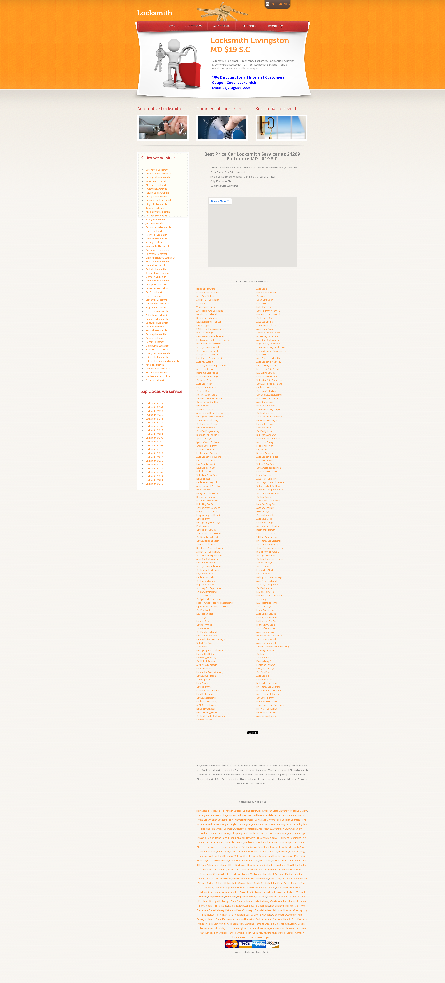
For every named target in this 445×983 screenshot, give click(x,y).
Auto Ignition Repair (266, 555)
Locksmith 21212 (154, 456)
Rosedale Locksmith (156, 372)
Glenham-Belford (208, 928)
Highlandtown (206, 892)
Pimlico (248, 842)
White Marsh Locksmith (158, 368)
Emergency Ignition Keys (208, 522)
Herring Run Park (224, 914)
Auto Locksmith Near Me (208, 486)
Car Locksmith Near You (268, 310)
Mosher (235, 892)
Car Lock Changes (265, 522)
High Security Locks (265, 624)
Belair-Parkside (250, 860)
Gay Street (260, 819)
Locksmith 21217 (154, 403)
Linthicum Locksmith (156, 238)
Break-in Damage (204, 332)
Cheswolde (219, 874)
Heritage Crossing (264, 923)
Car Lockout (202, 646)
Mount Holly (252, 901)
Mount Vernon (222, 892)
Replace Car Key (204, 719)
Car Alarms (261, 296)
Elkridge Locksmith (155, 242)
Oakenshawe (282, 923)
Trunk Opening (203, 679)
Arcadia (202, 837)
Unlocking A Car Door (207, 475)
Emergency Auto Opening (268, 369)
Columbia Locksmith (156, 215)
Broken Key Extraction (267, 336)
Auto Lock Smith (264, 566)
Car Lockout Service (206, 529)
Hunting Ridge (246, 824)
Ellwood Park (212, 932)
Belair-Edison (210, 869)
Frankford (268, 874)
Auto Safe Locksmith (266, 628)
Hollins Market (233, 874)
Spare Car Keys (203, 438)
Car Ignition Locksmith (267, 471)
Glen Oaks (292, 865)
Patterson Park (233, 910)
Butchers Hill (224, 819)
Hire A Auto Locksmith (207, 500)
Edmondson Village (217, 837)
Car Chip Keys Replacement (269, 394)
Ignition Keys (202, 405)
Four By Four (289, 919)
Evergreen (204, 815)
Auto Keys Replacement (268, 340)
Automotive (194, 25)
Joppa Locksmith (154, 223)
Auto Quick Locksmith (267, 580)
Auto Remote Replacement (209, 555)
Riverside (233, 905)
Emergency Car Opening (268, 686)
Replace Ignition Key (206, 657)
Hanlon (267, 842)
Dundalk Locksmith (156, 265)
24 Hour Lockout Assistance (210, 329)
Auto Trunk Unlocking (266, 478)
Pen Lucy (302, 919)
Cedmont (228, 828)
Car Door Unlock (204, 624)
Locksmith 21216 (154, 418)
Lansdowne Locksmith (157, 303)
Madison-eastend (294, 874)
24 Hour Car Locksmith (207, 299)
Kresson (264, 928)
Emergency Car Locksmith (269, 540)
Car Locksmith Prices (206, 423)
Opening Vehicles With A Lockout (212, 606)
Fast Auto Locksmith (206, 464)
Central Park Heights (269, 855)
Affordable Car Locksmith (209, 533)
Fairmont (284, 837)
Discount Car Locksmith (208, 434)
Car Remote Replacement (268, 467)
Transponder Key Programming (272, 705)
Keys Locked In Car (205, 467)
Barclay (222, 928)
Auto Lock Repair (204, 369)
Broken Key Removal (206, 496)
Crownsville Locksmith (157, 250)
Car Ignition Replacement (208, 599)
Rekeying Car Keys (265, 668)
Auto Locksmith (204, 595)
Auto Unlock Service (266, 613)
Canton (209, 842)
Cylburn (244, 928)
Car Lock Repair (264, 679)
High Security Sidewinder (268, 343)
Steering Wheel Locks (206, 394)
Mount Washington (252, 874)
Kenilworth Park (220, 860)
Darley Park (290, 883)
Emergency (274, 25)
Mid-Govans (214, 824)
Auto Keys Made (264, 518)
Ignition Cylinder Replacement (271, 350)
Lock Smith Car (203, 668)
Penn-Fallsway (216, 910)
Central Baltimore (234, 842)
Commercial (221, 25)
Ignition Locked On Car (267, 398)
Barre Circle (278, 842)
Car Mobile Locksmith (207, 632)
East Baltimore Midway (230, 855)
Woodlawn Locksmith (157, 181)
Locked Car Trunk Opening (209, 672)
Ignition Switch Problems (208, 442)
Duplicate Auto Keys (266, 434)
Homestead (202, 810)
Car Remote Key (264, 318)
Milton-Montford (289, 901)
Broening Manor (236, 837)
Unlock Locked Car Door (268, 486)
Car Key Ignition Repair (207, 540)
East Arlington (221, 923)
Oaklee (302, 865)
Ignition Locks (263, 354)
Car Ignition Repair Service (209, 398)
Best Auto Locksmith (266, 292)
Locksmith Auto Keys (266, 420)
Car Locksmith (203, 518)
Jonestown (275, 928)
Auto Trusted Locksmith (268, 358)
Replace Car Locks (205, 577)
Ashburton (212, 865)
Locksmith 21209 (154, 407)
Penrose (247, 815)
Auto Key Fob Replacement (209, 588)
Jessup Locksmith (155, 326)
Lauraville (280, 932)
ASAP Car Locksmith (206, 705)
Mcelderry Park (249, 869)
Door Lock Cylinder (265, 405)
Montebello (265, 860)
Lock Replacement (205, 694)
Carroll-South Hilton (221, 878)
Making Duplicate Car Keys (269, 577)
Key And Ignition (204, 325)
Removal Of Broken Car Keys (210, 639)
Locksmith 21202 (154, 426)
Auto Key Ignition (264, 402)
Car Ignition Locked (205, 580)
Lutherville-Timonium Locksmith (162, 360)
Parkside (222, 905)
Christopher (206, 874)
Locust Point (279, 865)
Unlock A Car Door (265, 464)
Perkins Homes (267, 887)
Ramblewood (271, 846)
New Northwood (259, 878)
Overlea (241, 901)
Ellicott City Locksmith (157, 311)
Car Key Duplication (206, 675)
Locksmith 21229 (154, 422)
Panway (268, 828)
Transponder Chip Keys (268, 500)
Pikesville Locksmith (156, 330)
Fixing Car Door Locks (207, 493)
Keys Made (261, 449)
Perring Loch (251, 932)
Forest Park (235, 815)
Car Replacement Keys (207, 376)
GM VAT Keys (262, 511)
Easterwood (227, 846)
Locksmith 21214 (154, 476)
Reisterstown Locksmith (158, 227)
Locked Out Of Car (205, 653)
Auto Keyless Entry (265, 507)
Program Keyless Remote (208, 515)
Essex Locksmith (154, 295)
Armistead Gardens (272, 919)
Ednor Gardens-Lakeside (264, 851)
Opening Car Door (265, 650)
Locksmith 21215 (154, 430)
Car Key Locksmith (265, 413)
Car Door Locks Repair (207, 537)
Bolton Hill (221, 883)
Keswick (253, 855)
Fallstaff (223, 865)
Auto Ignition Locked (266, 716)
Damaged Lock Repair (207, 372)
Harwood (283, 851)
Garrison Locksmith (156, 276)
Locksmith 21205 (154, 472)
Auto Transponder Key (267, 643)
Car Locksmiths (203, 686)
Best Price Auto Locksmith (269, 595)
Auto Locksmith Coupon (268, 694)
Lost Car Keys (263, 573)
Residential (248, 25)
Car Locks (201, 303)
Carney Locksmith (155, 338)
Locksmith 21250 (154, 441)
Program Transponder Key (269, 489)
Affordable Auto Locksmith (209, 310)
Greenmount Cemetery (284, 914)
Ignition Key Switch (265, 460)
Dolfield (289, 905)
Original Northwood (252, 810)
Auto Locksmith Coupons (208, 456)
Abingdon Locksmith (156, 196)
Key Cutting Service (265, 372)
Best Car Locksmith (265, 529)
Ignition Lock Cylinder (206, 288)
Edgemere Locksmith (157, 253)
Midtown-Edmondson (269, 869)
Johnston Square (248, 905)
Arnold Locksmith (155, 364)
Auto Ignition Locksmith (207, 347)
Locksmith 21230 (154, 460)
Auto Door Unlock (205, 296)
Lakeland (254, 928)
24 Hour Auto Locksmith (268, 537)
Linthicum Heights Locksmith (160, 257)
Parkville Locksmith (156, 269)
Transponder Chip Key (207, 420)
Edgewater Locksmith (157, 307)
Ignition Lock (262, 303)
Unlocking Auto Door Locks (269, 380)
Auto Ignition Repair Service (209, 413)
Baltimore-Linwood (282, 910)
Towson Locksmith (155, 208)
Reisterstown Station (265, 824)
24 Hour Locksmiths (206, 544)
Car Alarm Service (205, 380)
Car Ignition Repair (205, 449)
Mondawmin (280, 833)
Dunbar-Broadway (240, 851)
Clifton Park (223, 851)
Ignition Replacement (266, 683)
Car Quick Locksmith (266, 639)
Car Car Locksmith (265, 697)
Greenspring (300, 910)
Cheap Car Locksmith (206, 445)
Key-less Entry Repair (206, 387)
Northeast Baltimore (288, 896)
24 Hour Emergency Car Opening (272, 646)
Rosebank (295, 824)
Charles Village (222, 887)
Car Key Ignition (264, 431)
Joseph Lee (291, 842)
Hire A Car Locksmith (266, 708)
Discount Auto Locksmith (268, 690)
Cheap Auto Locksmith (207, 354)
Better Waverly (212, 846)
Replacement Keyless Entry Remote (213, 340)
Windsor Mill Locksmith (158, 246)
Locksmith (154, 13)
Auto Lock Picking (204, 383)
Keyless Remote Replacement (210, 336)
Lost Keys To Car (264, 445)
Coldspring (236, 833)
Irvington (272, 896)
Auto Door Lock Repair (267, 544)
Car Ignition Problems (267, 376)
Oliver (275, 837)
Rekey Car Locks (264, 475)
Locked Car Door (264, 423)
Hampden (219, 842)
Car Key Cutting (263, 496)
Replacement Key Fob (207, 482)
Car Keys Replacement (267, 617)
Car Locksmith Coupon (207, 690)
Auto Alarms (262, 657)
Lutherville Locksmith (157, 357)
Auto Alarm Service (265, 329)
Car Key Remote (264, 588)
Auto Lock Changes (265, 442)
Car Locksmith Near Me (207, 292)
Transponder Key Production (270, 347)
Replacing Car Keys (265, 664)
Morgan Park (229, 901)
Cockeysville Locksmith (158, 177)
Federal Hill (211, 905)
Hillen (231, 865)
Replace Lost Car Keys (267, 387)
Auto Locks (261, 288)
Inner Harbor (238, 887)
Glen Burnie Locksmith (157, 345)
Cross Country (296, 851)
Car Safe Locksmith (265, 533)
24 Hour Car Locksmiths (208, 551)
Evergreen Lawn (281, 828)
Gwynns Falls (274, 819)
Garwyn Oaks (245, 883)
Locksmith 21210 (154, 449)
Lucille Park (280, 815)
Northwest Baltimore (242, 819)
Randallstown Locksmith (158, 349)
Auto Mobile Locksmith (267, 526)
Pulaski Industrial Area (288, 887)
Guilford (285, 878)
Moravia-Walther (208, 855)
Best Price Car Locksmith (268, 314)
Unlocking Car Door (206, 504)
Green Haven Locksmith (158, 273)
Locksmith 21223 (154, 411)
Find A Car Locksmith (206, 511)
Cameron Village (219, 815)
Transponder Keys (205, 307)
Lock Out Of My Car (265, 504)
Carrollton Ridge (296, 833)
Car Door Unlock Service (268, 332)
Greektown (287, 855)
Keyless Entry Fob (264, 661)
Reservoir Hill (217, 810)
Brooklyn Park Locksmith (159, 200)
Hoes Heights (277, 905)
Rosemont (295, 837)
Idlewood (239, 932)
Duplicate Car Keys (205, 584)
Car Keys (260, 653)
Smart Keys (261, 599)
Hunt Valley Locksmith (157, 280)
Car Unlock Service (205, 661)
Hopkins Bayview (246, 896)
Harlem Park (203, 878)
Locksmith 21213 (154, 453)
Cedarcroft (265, 837)
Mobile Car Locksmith (207, 314)
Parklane (257, 815)
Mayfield (266, 914)
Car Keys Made (203, 610)
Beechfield (263, 905)
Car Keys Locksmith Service (269, 559)
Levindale (245, 878)
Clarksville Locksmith (157, 299)
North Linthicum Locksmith (159, 376)
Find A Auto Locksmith (267, 701)
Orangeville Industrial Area (248, 828)
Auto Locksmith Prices (267, 456)
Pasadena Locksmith (157, 318)
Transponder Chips (266, 325)
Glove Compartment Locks (269, 548)
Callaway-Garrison (270, 901)
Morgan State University (276, 810)
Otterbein (232, 883)
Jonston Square (254, 937)
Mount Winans (266, 932)
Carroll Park (252, 887)
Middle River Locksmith (158, 211)
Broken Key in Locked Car (268, 551)
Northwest (240, 865)
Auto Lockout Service (266, 632)
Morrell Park (226, 932)
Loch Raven (233, 928)
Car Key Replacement (206, 697)
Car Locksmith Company (268, 438)
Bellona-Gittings (280, 860)
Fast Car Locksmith (205, 460)
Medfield (278, 883)
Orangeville (215, 901)
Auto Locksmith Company (269, 416)
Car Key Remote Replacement (210, 716)
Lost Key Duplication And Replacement (215, 602)
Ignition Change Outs (206, 712)
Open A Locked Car (266, 515)
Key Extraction (203, 526)
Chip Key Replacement (207, 591)
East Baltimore (253, 914)
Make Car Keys (263, 307)
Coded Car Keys (264, 562)
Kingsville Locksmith (156, 204)
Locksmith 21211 (154, 464)
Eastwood (295, 860)
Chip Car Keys (203, 391)
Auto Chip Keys (263, 606)
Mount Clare (214, 919)
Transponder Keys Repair (268, 409)
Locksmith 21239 (154, 414)
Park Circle (274, 878)
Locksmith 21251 (154, 434)
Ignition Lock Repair (206, 708)
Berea (226, 833)
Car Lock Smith (263, 427)
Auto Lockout (262, 675)
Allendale (268, 815)
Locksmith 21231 (154, 479)
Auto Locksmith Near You (268, 361)
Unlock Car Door (204, 643)
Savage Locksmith (155, 219)
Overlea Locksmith (155, 380)
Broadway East (299, 878)
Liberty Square (298, 923)
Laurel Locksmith (154, 230)
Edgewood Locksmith (157, 322)
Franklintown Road (265, 892)
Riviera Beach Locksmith (158, 173)
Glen (245, 855)
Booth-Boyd (260, 883)
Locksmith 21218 (154, 483)
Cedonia (222, 869)
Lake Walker (210, 819)
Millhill (235, 878)
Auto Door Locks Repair (268, 493)
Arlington (279, 874)
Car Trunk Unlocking (266, 391)
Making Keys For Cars (266, 621)
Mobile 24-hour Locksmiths (269, 635)
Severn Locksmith (155, 341)
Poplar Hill (269, 937)
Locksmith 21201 (154, 445)
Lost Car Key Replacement (209, 358)
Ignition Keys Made (205, 427)
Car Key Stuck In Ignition (208, 570)
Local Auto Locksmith (206, 635)
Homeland (230, 896)
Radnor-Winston (264, 833)
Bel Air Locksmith (154, 292)
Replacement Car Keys (207, 453)
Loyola (207, 860)
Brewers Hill (252, 837)
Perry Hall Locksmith (156, 234)
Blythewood (234, 869)
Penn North (249, 833)
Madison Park (205, 923)
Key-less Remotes (265, 591)
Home (170, 25)
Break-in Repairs (264, 453)
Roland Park (215, 833)
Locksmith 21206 (154, 437)
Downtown (253, 865)
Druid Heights (247, 892)
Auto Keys (201, 617)
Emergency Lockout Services (210, 416)
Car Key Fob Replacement (269, 383)
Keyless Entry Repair (266, 365)
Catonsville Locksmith (157, 169)
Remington (283, 824)
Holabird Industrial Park (248, 919)
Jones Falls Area (208, 851)
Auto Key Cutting (204, 361)
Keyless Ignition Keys (266, 602)
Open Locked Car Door (207, 402)
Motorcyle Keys (203, 489)
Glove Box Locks (204, 409)
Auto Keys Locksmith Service (270, 482)
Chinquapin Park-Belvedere (257, 910)
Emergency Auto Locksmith (209, 650)
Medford (257, 842)
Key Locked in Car (205, 573)
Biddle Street (300, 846)
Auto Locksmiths (264, 321)
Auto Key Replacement (207, 559)
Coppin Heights (216, 896)
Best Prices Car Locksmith (209, 343)
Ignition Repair (203, 478)
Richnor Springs (206, 883)
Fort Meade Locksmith (157, 192)
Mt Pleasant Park (291, 928)
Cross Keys (235, 860)
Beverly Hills (285, 846)
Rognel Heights (230, 824)
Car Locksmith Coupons (208, 507)
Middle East (266, 865)
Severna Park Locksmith (158, 288)
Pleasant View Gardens (241, 923)
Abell (269, 883)
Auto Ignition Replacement (209, 566)
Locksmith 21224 (154, 468)
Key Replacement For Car (208, 321)
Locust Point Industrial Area (248, 846)
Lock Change (202, 683)
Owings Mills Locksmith (158, 353)
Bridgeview (208, 914)
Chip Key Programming (207, 431)
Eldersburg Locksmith (157, 315)
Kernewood (228, 919)
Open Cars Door (264, 299)
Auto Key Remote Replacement (211, 365)
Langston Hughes (285, 892)
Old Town (261, 896)
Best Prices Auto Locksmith (209, 548)
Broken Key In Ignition (207, 318)
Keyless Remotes (204, 613)
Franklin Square (233, 810)
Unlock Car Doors (205, 471)
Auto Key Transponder (267, 584)
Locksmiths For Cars (266, 712)
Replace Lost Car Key (206, 701)
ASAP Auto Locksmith (206, 664)
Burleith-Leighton (291, 819)
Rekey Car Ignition (265, 610)
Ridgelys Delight (298, 810)
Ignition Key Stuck (264, 570)
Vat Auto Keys (203, 628)
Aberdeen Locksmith (156, 185)
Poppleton (239, 914)
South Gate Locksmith (157, 261)
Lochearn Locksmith (156, 188)
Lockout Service (204, 621)
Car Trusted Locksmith (207, 350)
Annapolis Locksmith (156, 284)
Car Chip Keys (263, 672)
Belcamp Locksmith (156, 334)
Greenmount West (291, 869)
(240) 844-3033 (280, 4)
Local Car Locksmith (206, 562)
